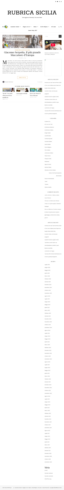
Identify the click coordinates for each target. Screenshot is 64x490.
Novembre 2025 (48, 287)
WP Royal (9, 487)
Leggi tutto (22, 77)
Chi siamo (53, 27)
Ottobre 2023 (48, 356)
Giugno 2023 (47, 367)
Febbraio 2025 (48, 313)
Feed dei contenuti (49, 473)
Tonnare (46, 184)
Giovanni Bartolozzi (9, 81)
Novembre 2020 (48, 456)
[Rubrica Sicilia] (6, 26)
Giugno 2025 (47, 301)
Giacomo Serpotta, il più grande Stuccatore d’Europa (22, 54)
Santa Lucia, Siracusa (54, 200)
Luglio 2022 (47, 399)
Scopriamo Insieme (14, 27)
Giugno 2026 (47, 267)
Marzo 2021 (47, 444)
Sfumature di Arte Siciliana (22, 50)
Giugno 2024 (47, 336)
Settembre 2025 (48, 293)
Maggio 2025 (47, 304)
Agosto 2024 (47, 330)
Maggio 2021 (47, 439)
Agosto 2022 (47, 396)
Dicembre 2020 (48, 453)
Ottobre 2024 (48, 324)
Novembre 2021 (48, 422)
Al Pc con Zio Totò (48, 124)
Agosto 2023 (47, 361)
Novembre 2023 (48, 353)
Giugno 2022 (47, 401)
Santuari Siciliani (48, 167)
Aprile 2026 (47, 273)
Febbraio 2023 (48, 379)
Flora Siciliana (47, 150)
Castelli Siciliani (48, 135)
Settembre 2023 (48, 359)
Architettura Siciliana (49, 130)
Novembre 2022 (48, 387)
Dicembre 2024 (48, 319)
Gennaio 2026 (48, 281)
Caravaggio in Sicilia (21, 93)
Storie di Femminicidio (49, 178)
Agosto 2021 (47, 430)
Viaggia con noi (26, 27)
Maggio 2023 (47, 370)
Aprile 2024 (47, 341)
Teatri (46, 181)
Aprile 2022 (47, 407)
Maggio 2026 (47, 270)
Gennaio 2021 (48, 450)
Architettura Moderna (49, 127)
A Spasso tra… (48, 121)
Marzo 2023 (47, 376)
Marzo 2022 (47, 410)
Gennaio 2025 (48, 316)
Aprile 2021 (47, 442)
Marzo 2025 (47, 310)
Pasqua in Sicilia (48, 158)
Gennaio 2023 (48, 381)
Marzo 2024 (47, 344)
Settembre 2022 (48, 393)
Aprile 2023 (47, 373)
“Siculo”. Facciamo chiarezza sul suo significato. (7, 95)
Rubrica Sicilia (32, 13)
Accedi (46, 470)
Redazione (47, 161)
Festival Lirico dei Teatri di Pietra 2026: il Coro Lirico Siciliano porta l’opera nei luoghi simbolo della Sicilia (53, 85)
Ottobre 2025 (48, 290)
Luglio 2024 (47, 333)
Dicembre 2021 (48, 419)
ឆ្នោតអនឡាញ (47, 215)
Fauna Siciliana (48, 144)
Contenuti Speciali (48, 138)
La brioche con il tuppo (49, 107)
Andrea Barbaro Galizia (50, 195)
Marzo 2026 (47, 276)
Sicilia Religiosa (44, 27)
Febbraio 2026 (48, 278)
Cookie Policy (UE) (32, 30)
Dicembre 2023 (48, 350)
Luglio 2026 (47, 264)
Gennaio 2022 (48, 416)
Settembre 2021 (48, 427)
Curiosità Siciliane (48, 141)
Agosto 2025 (47, 296)
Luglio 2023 (47, 364)
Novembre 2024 (48, 321)
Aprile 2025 (47, 307)
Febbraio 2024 (48, 347)
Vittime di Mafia (48, 187)
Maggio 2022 (47, 404)
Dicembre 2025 (48, 284)
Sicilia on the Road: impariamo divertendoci (55, 174)
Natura (35, 27)
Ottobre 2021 (48, 424)
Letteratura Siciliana (49, 153)
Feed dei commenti (49, 476)
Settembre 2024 (48, 327)
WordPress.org (48, 478)
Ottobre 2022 (48, 390)
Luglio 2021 (47, 433)
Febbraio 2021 (48, 447)
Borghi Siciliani (48, 132)
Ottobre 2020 (48, 459)
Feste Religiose (48, 147)
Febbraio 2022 (48, 413)
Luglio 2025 (47, 298)
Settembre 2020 (48, 462)
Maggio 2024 (47, 339)
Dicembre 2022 (48, 384)
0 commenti (39, 82)
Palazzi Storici (47, 155)
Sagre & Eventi (48, 164)
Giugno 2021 (47, 436)
